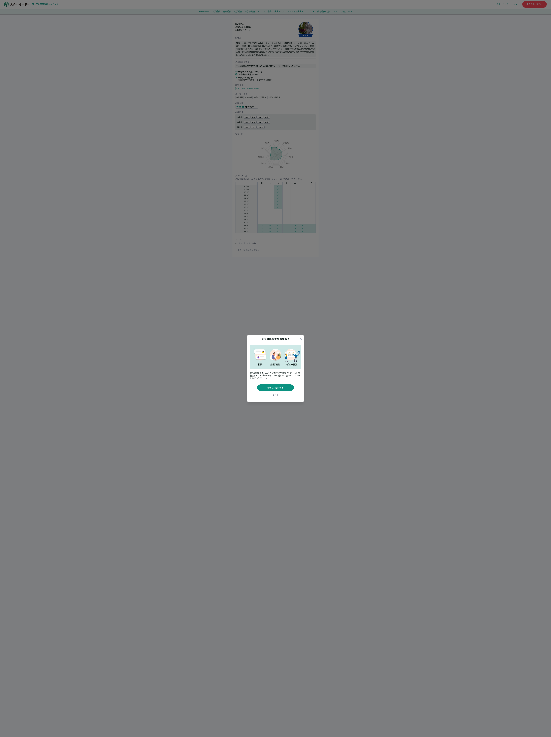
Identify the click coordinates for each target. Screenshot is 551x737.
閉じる (275, 395)
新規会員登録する (275, 387)
